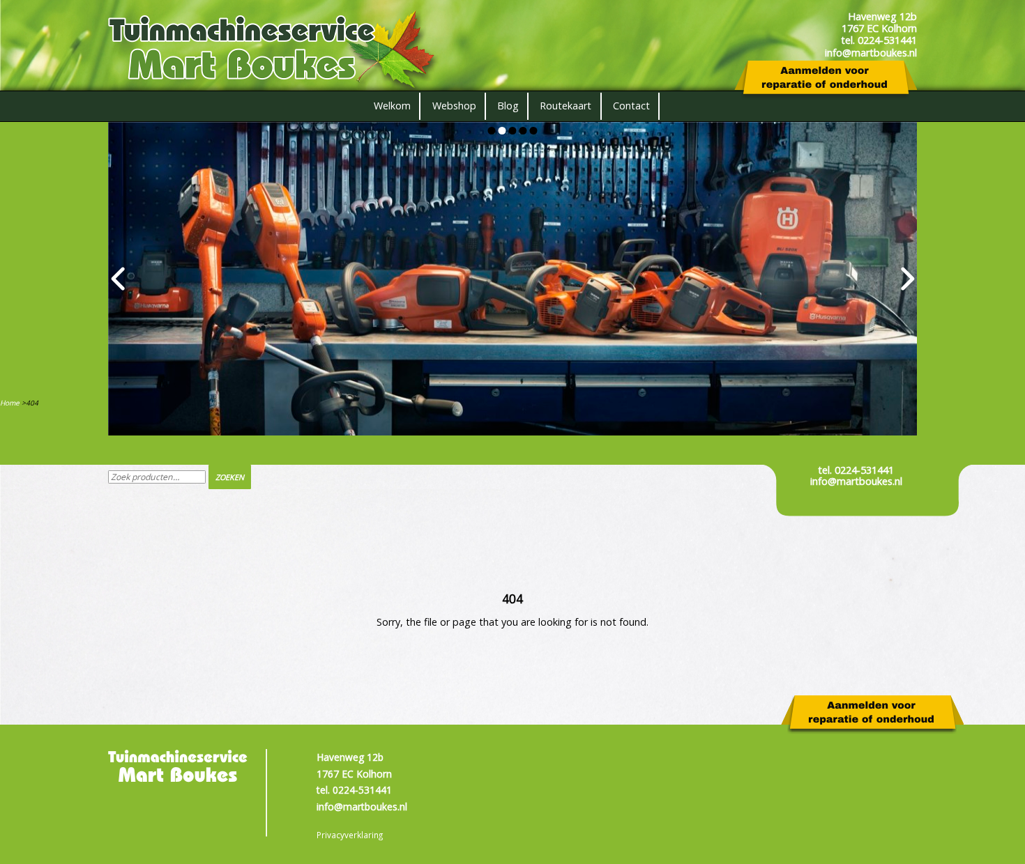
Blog (508, 105)
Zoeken (229, 477)
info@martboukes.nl (856, 481)
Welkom (392, 105)
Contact (631, 105)
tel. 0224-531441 (856, 470)
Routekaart (565, 105)
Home (10, 403)
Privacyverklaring (350, 834)
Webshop (454, 105)
